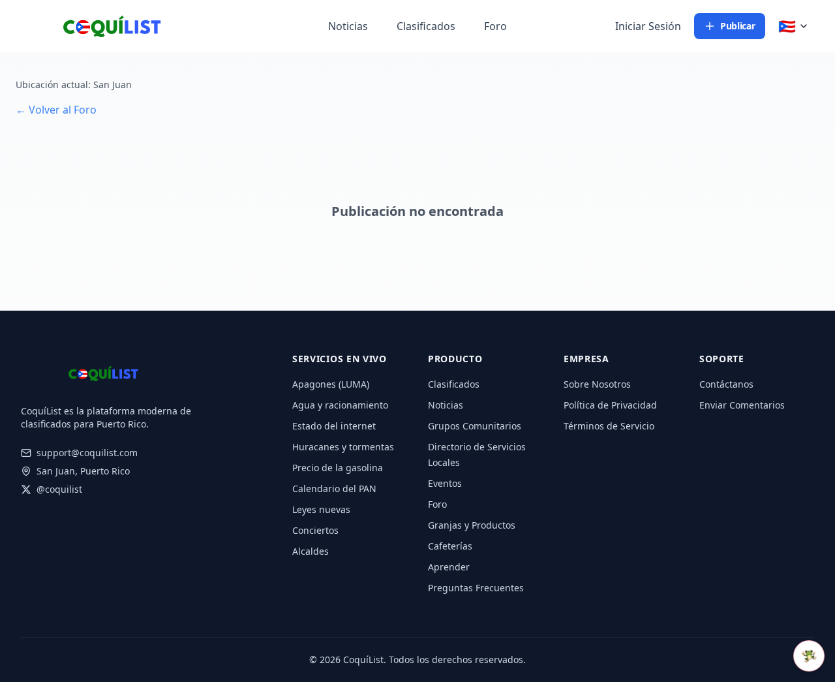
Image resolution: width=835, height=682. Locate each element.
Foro (495, 26)
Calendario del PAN (334, 488)
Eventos (445, 483)
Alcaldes (310, 551)
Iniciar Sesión (648, 26)
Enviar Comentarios (742, 405)
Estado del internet (334, 426)
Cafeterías (450, 546)
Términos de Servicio (609, 426)
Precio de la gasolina (337, 467)
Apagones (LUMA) (330, 384)
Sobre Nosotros (597, 384)
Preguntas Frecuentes (476, 587)
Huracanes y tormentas (343, 447)
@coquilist (59, 489)
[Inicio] (91, 26)
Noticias (348, 26)
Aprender (449, 567)
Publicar (737, 26)
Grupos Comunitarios (474, 426)
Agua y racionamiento (340, 405)
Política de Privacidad (610, 405)
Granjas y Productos (471, 525)
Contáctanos (726, 384)
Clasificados (426, 26)
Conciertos (315, 530)
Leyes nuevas (321, 509)
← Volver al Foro (56, 109)
